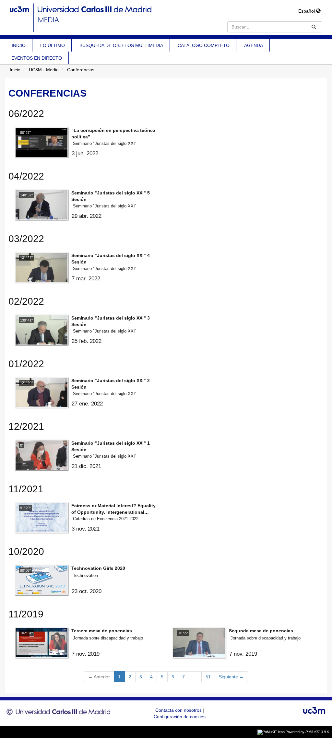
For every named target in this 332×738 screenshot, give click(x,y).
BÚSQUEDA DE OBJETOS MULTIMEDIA (121, 45)
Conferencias (80, 69)
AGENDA (253, 45)
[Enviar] (314, 27)
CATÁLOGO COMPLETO (204, 45)
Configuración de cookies (180, 716)
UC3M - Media (44, 69)
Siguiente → (231, 676)
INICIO (19, 45)
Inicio (15, 69)
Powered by (307, 732)
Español (307, 11)
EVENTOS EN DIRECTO (36, 58)
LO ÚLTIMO (52, 45)
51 (208, 676)
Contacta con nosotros (179, 710)
